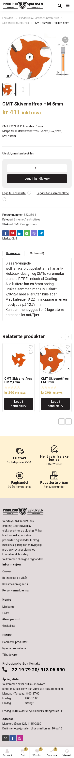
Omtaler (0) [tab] (37, 253)
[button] (65, 39)
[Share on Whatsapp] (27, 233)
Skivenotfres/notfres (15, 23)
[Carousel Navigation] (64, 337)
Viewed (67, 755)
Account (7, 755)
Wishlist (37, 752)
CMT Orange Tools (25, 224)
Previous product (61, 421)
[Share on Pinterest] (12, 233)
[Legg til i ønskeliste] (29, 193)
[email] (5, 738)
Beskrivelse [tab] (13, 253)
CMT (14, 239)
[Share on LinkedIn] (20, 233)
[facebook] (12, 738)
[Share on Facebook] (5, 233)
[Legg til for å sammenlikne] (4, 199)
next (68, 337)
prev (61, 337)
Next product (68, 421)
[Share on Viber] (34, 233)
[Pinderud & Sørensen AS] (23, 5)
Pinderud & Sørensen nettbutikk (39, 18)
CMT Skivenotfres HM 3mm (55, 380)
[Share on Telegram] (41, 233)
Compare (52, 752)
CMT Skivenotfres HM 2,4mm (18, 380)
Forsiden (7, 18)
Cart (24, 752)
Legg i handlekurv (37, 178)
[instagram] (20, 738)
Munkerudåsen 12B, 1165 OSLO (21, 724)
